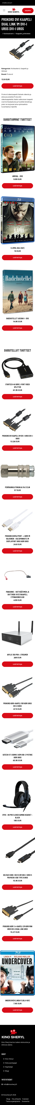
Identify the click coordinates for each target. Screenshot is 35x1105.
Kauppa (28, 10)
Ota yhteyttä (16, 1099)
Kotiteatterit (9, 34)
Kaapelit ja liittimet (23, 34)
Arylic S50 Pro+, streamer (17, 654)
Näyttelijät (9, 1067)
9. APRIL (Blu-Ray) (17, 248)
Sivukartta (25, 1101)
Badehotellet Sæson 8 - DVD (17, 318)
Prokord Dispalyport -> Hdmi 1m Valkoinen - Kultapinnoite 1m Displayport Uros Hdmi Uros (17, 538)
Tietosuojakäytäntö (13, 1101)
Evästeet (25, 1099)
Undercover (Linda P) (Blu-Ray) (17, 1000)
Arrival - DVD (17, 176)
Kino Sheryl (9, 1059)
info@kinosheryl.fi (7, 3)
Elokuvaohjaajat (11, 1063)
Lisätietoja (17, 86)
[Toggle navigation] (4, 10)
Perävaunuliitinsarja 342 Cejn (17, 487)
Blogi (7, 1071)
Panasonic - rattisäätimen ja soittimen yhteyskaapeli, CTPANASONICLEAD (17, 594)
